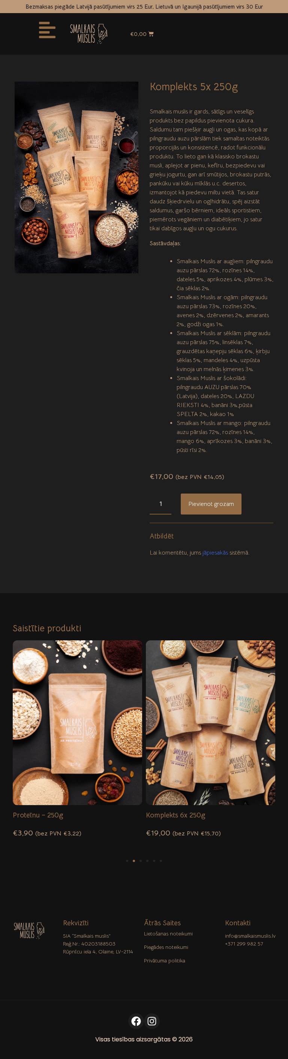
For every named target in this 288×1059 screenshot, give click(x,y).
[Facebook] (136, 1021)
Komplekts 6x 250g (176, 815)
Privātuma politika (164, 960)
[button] (127, 861)
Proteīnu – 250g (38, 815)
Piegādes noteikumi (166, 947)
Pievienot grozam (211, 504)
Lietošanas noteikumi (168, 933)
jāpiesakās (215, 552)
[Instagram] (152, 1021)
